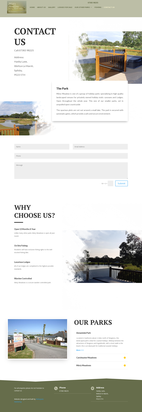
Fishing (98, 7)
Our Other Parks (82, 7)
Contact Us (109, 7)
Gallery (51, 7)
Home (32, 7)
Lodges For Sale (65, 7)
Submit (121, 183)
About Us (41, 7)
